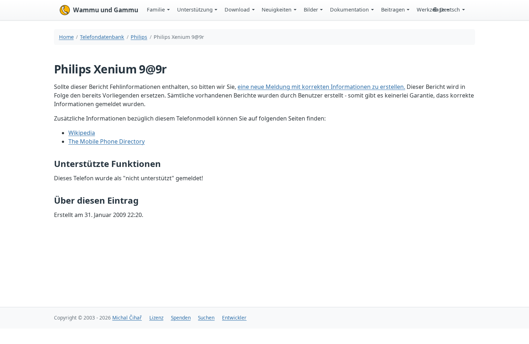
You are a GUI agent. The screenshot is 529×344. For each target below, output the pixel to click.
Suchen (206, 317)
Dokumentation (349, 9)
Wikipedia (81, 133)
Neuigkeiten (276, 9)
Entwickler (234, 317)
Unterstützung (195, 9)
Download (237, 9)
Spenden (181, 317)
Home (66, 36)
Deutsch (450, 9)
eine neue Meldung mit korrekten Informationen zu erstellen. (321, 87)
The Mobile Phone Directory (106, 141)
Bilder (311, 9)
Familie (156, 9)
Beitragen (393, 9)
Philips (139, 36)
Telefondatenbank (102, 36)
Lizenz (156, 317)
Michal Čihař (127, 317)
